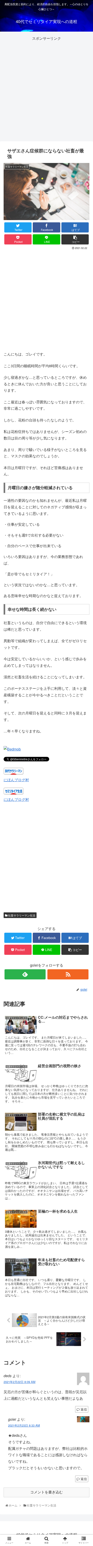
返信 (83, 1409)
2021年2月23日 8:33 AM (24, 1425)
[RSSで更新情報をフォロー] (67, 974)
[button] (84, 839)
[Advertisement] (46, 88)
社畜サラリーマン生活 (21, 915)
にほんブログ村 (16, 779)
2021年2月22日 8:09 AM (19, 1382)
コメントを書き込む (46, 1492)
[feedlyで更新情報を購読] (25, 974)
